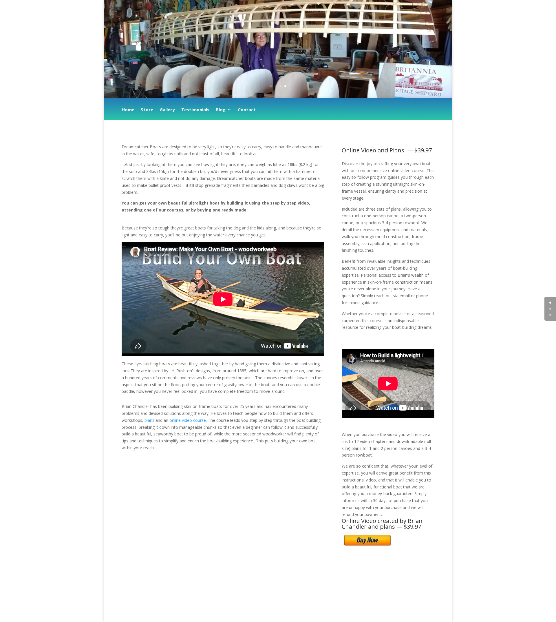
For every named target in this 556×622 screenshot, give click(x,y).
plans (149, 420)
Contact (247, 109)
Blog (221, 109)
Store (147, 109)
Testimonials (195, 109)
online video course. (188, 420)
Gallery (167, 109)
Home (128, 109)
